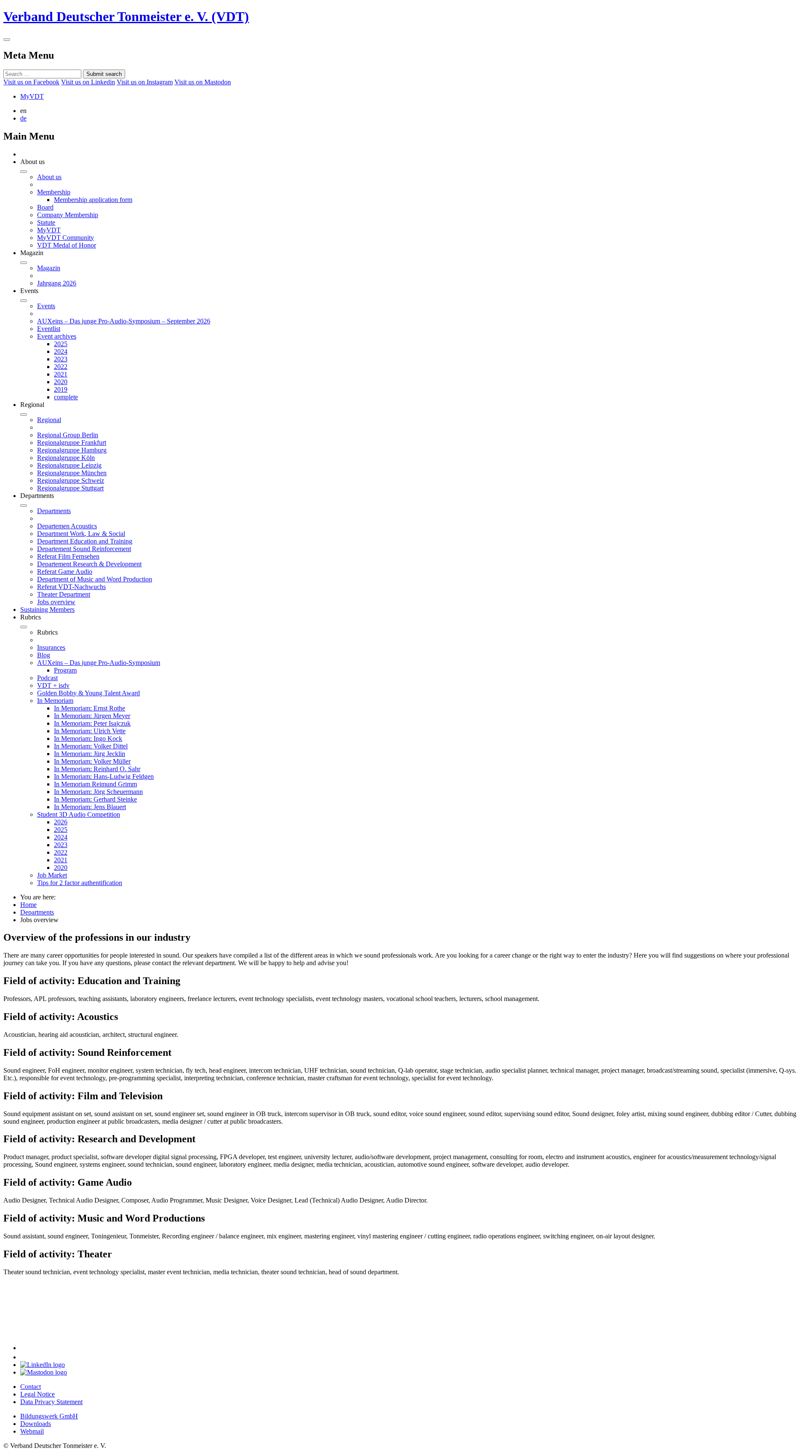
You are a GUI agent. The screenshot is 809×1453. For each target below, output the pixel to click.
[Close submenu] (23, 171)
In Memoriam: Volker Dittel (91, 746)
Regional (49, 419)
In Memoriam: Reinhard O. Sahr (97, 768)
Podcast (47, 677)
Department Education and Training (84, 541)
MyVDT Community (65, 237)
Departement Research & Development (89, 564)
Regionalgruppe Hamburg (72, 450)
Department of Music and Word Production (94, 579)
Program (65, 670)
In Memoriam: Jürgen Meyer (92, 715)
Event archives (56, 336)
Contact (30, 1386)
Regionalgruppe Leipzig (69, 465)
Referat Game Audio (64, 571)
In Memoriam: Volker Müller (92, 761)
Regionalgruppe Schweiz (70, 480)
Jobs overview (56, 601)
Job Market (52, 875)
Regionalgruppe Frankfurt (71, 442)
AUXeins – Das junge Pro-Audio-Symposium (98, 662)
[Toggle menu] (6, 39)
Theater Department (63, 594)
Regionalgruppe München (72, 472)
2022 (60, 366)
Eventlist (48, 328)
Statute (46, 222)
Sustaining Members (47, 609)
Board (45, 207)
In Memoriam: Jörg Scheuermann (98, 791)
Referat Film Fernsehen (68, 556)
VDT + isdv (53, 685)
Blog (43, 655)
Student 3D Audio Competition (78, 814)
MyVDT (32, 96)
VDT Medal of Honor (66, 245)
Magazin (48, 268)
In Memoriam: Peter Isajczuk (92, 723)
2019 (60, 389)
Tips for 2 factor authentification (79, 882)
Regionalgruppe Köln (66, 457)
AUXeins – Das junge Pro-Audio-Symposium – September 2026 (123, 321)
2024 (60, 351)
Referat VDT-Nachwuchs (71, 586)
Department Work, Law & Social (81, 533)
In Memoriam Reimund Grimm (95, 784)
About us (49, 176)
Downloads (35, 1423)
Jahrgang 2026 (56, 283)
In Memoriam (55, 700)
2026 (60, 822)
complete (66, 397)
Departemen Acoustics (67, 526)
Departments (54, 510)
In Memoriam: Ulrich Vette (90, 731)
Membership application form (93, 199)
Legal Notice (37, 1394)
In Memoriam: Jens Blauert (90, 806)
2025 (60, 343)
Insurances (51, 647)
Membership (53, 192)
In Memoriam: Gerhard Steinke (95, 799)
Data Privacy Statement (51, 1401)
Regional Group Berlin (67, 435)
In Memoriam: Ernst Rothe (89, 708)
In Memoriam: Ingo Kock (88, 738)
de (23, 118)
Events (46, 305)
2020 (60, 381)
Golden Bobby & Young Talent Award (88, 693)
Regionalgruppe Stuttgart (70, 488)
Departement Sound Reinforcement (84, 548)
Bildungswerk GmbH (49, 1416)
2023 (60, 359)
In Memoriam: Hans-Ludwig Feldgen (104, 776)
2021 (60, 374)
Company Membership (67, 214)
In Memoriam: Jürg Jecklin (89, 753)
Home (28, 904)
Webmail (32, 1431)
